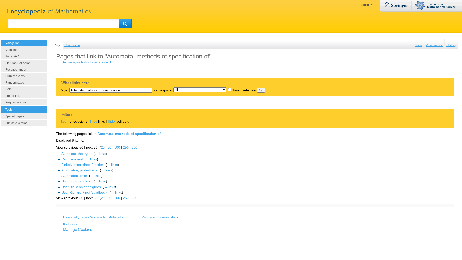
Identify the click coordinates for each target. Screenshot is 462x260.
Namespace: (163, 90)
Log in (365, 4)
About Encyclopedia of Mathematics (103, 217)
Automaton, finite (74, 176)
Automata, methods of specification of (86, 62)
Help (8, 89)
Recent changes (16, 69)
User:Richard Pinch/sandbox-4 (84, 192)
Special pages (14, 116)
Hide (62, 121)
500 (134, 147)
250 (126, 147)
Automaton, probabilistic (79, 170)
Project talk (12, 96)
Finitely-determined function (82, 165)
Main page (12, 50)
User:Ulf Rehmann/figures (81, 187)
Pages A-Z (12, 56)
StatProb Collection (18, 63)
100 (117, 147)
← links (100, 154)
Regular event (72, 159)
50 (109, 147)
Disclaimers (70, 224)
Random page (14, 82)
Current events (15, 76)
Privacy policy (71, 217)
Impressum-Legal (168, 217)
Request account (16, 102)
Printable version (16, 123)
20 (103, 147)
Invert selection (244, 90)
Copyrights (148, 217)
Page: (63, 90)
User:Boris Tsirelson (76, 181)
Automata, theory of (76, 154)
